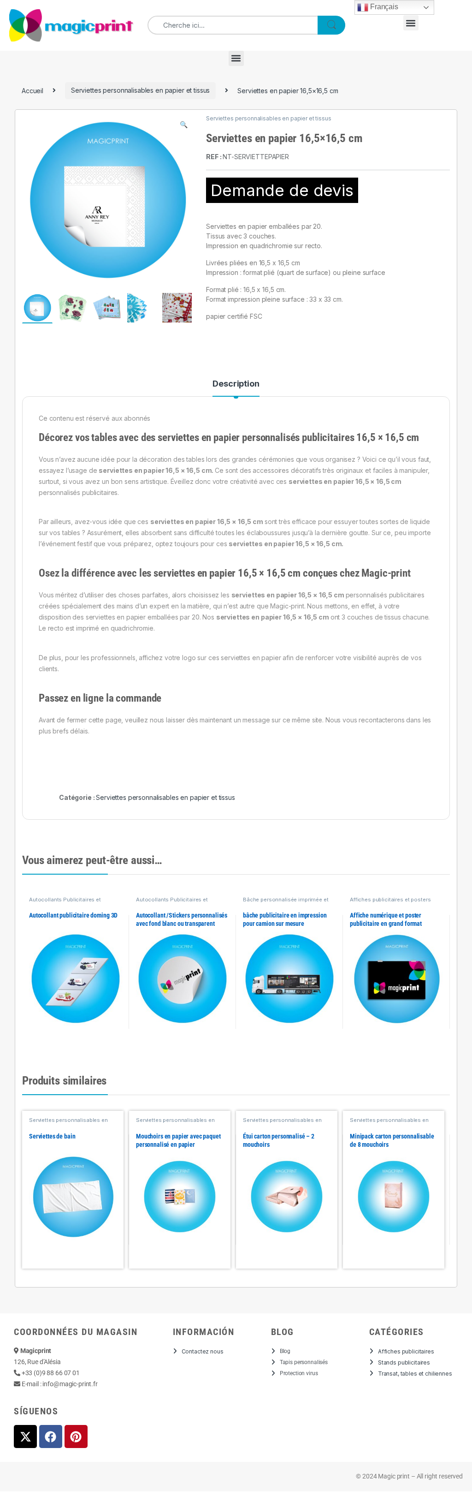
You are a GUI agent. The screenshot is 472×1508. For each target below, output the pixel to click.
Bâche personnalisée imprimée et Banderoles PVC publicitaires (286, 902)
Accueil (32, 90)
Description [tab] (235, 384)
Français (383, 7)
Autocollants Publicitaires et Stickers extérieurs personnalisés (71, 902)
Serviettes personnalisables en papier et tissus (140, 90)
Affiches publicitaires (406, 1351)
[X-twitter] (25, 1436)
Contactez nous (203, 1351)
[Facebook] (50, 1436)
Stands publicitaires (404, 1362)
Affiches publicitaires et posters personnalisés (390, 902)
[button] (411, 22)
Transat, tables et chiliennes (415, 1373)
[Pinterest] (76, 1436)
